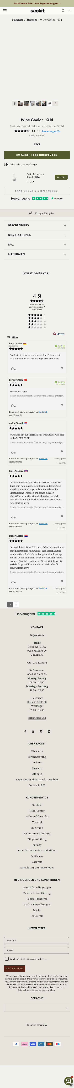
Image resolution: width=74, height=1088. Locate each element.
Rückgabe (37, 827)
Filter (14, 337)
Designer (37, 762)
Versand (37, 822)
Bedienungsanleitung (37, 833)
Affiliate (37, 773)
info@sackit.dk (37, 717)
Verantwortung (37, 756)
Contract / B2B (37, 785)
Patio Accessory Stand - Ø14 (35, 176)
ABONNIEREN (14, 968)
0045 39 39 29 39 (37, 674)
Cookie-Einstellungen (37, 904)
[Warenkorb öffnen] (69, 10)
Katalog (37, 844)
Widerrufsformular (37, 816)
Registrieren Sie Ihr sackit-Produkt (37, 779)
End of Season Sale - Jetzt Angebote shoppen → (37, 3)
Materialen (16, 254)
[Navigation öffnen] (5, 10)
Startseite (17, 19)
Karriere (37, 768)
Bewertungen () (51, 131)
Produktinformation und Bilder (37, 850)
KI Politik (37, 915)
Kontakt (37, 805)
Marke (37, 910)
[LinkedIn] (49, 731)
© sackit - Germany (37, 1024)
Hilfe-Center (37, 810)
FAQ (11, 244)
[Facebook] (25, 731)
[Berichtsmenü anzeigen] (61, 368)
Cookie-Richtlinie (37, 898)
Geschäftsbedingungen (37, 887)
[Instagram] (33, 731)
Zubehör (32, 19)
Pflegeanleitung (37, 839)
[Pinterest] (41, 731)
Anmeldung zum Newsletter (37, 867)
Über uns (37, 751)
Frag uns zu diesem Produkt (37, 190)
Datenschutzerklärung (37, 893)
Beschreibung (18, 225)
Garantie (37, 861)
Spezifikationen (19, 235)
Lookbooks (37, 856)
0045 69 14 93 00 (37, 702)
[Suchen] (63, 10)
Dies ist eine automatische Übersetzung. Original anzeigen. (36, 396)
